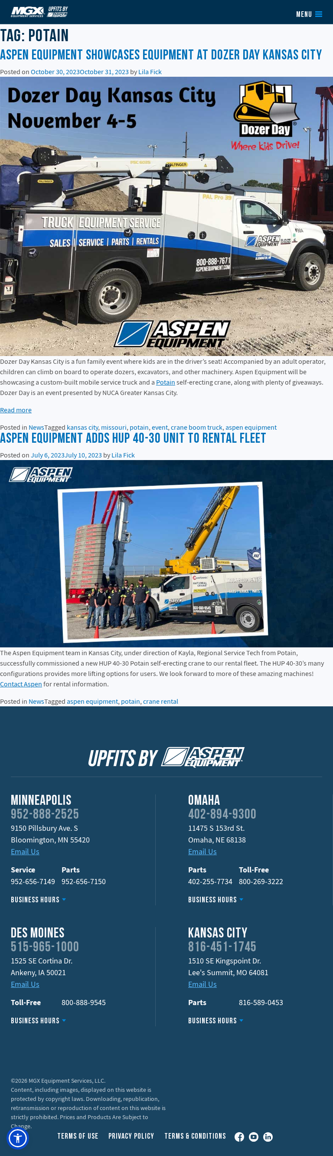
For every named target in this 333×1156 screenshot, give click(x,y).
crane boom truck (196, 427)
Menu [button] (304, 15)
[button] (18, 1138)
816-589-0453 (261, 1002)
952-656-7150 (84, 881)
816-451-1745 (222, 948)
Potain (165, 382)
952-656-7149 (33, 881)
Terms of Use (77, 1137)
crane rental (160, 701)
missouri (114, 427)
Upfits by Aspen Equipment (39, 12)
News (36, 427)
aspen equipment (251, 427)
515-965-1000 (45, 948)
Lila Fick (150, 71)
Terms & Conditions (195, 1137)
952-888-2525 (45, 815)
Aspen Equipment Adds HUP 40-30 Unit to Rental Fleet (133, 439)
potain (139, 427)
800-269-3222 (261, 881)
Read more (16, 409)
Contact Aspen (21, 683)
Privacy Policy (131, 1137)
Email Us (25, 851)
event (160, 427)
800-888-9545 (84, 1002)
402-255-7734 (210, 881)
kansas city (82, 427)
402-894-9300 (222, 815)
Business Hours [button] (35, 900)
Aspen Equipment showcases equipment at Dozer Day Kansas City (161, 56)
